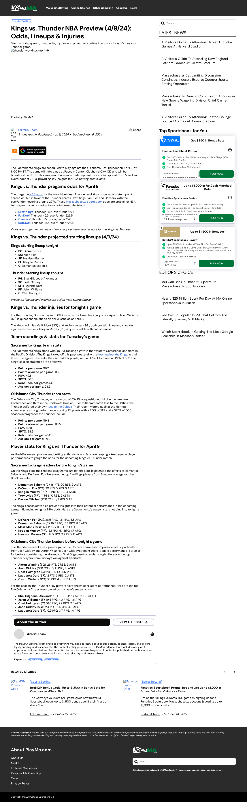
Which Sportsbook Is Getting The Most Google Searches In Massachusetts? (197, 334)
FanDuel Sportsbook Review (179, 151)
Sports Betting (21, 21)
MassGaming (170, 770)
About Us (17, 758)
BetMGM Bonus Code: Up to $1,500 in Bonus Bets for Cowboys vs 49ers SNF (67, 689)
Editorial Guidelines (24, 768)
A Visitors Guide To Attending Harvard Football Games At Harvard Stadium (197, 44)
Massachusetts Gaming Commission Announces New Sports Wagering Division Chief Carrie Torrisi (198, 100)
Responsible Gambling (26, 773)
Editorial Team (27, 130)
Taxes (15, 778)
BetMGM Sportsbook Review (179, 240)
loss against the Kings (112, 354)
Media (15, 763)
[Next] (234, 672)
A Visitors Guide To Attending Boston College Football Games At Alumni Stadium (196, 119)
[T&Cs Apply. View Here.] (230, 150)
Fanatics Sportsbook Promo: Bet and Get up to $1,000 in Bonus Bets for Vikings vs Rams (181, 689)
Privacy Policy (20, 783)
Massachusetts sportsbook (84, 202)
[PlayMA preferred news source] (32, 150)
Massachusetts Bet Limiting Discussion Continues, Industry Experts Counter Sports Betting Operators (195, 79)
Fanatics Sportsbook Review (179, 198)
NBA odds (36, 194)
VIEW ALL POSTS (131, 622)
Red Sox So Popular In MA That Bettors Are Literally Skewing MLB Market (194, 317)
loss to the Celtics (60, 407)
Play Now (216, 173)
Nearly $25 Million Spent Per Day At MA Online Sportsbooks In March (196, 300)
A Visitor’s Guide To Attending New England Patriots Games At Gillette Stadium (194, 61)
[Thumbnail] (19, 685)
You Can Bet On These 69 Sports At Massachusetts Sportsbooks (188, 284)
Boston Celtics (51, 660)
